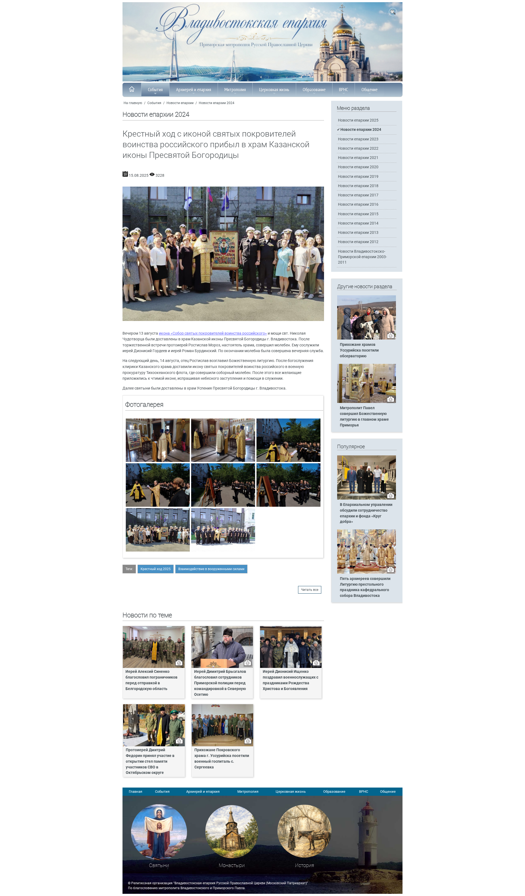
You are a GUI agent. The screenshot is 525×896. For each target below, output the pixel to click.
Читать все (309, 590)
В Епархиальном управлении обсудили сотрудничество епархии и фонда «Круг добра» (366, 513)
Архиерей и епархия (193, 89)
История (304, 865)
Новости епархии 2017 (358, 195)
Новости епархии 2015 (358, 214)
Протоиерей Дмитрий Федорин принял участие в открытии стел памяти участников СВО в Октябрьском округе (150, 761)
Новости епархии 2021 (358, 157)
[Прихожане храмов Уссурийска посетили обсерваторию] (366, 338)
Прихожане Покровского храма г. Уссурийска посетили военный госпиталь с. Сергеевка (221, 759)
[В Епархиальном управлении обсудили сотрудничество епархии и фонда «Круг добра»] (366, 498)
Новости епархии (180, 103)
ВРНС (343, 89)
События (155, 89)
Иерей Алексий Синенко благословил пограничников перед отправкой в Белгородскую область (151, 680)
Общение (369, 89)
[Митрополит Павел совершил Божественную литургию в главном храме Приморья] (366, 402)
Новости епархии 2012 (358, 242)
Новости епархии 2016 (358, 204)
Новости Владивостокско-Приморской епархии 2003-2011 (362, 257)
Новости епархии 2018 (358, 186)
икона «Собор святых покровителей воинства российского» (213, 333)
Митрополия (235, 89)
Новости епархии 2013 (358, 232)
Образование (314, 89)
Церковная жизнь (274, 89)
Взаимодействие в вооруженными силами (211, 569)
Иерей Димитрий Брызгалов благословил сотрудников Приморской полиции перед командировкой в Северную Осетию (220, 683)
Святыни (159, 865)
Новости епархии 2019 (358, 176)
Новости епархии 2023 (358, 139)
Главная (135, 791)
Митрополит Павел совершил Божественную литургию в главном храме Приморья (364, 417)
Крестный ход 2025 (156, 569)
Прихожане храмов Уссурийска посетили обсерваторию (359, 350)
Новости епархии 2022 (358, 148)
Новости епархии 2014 (358, 223)
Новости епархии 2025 (358, 120)
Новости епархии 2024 (216, 103)
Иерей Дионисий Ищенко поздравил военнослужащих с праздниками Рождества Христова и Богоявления (290, 680)
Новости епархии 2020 (358, 167)
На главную (133, 103)
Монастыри (232, 865)
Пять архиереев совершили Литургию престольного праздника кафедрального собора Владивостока (365, 587)
